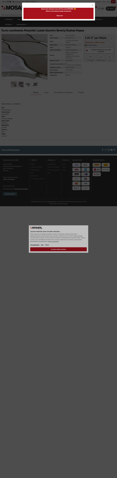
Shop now (60, 15)
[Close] (92, 5)
